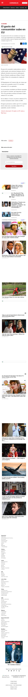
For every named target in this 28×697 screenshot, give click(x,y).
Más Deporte (4, 624)
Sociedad (3, 557)
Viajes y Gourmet (5, 567)
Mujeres (3, 545)
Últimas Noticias (6, 7)
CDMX (2, 554)
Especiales (3, 615)
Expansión (3, 535)
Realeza (3, 562)
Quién (2, 560)
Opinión (3, 556)
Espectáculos (4, 561)
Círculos (3, 564)
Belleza (3, 566)
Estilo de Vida (4, 636)
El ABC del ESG (4, 606)
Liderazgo (3, 612)
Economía (22, 7)
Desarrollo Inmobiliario (6, 591)
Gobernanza (4, 601)
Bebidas (3, 631)
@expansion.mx (14, 671)
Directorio (13, 688)
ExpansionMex (17, 670)
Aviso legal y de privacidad (14, 685)
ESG (2, 544)
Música (3, 585)
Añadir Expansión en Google (7, 46)
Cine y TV (3, 584)
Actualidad (3, 611)
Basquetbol (4, 622)
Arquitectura (4, 594)
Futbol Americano (5, 621)
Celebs (3, 575)
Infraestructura (4, 592)
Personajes (4, 634)
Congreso (3, 552)
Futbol (2, 619)
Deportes (3, 582)
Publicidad (14, 681)
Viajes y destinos (5, 632)
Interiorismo (4, 595)
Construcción (4, 590)
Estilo (2, 580)
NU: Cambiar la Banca (14, 664)
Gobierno (3, 550)
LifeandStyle (4, 546)
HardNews (11, 140)
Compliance (13, 683)
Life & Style (3, 579)
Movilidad (3, 602)
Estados (3, 555)
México (3, 551)
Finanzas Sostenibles (6, 604)
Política (17, 7)
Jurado (2, 637)
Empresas (13, 7)
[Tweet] (21, 44)
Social (2, 600)
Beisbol (3, 620)
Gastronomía (4, 630)
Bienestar (3, 635)
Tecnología (4, 541)
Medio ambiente (5, 599)
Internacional (4, 540)
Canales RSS (13, 687)
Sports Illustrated (5, 617)
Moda (2, 565)
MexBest (3, 629)
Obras (2, 589)
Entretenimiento (5, 581)
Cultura (3, 569)
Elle (2, 571)
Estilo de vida (4, 576)
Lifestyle (3, 625)
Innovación (3, 605)
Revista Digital (25, 2)
